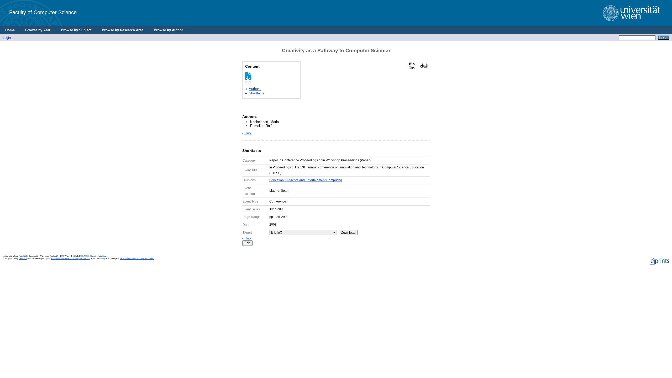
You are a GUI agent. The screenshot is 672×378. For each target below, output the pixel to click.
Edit (247, 243)
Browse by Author (168, 30)
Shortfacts (257, 93)
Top (247, 133)
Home (10, 30)
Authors (255, 89)
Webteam (103, 256)
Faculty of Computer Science (43, 12)
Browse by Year (37, 30)
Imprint (94, 256)
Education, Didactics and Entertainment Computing (305, 180)
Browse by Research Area (122, 30)
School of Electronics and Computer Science (70, 258)
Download (348, 233)
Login (7, 38)
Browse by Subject (76, 30)
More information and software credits (137, 258)
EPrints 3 (23, 258)
